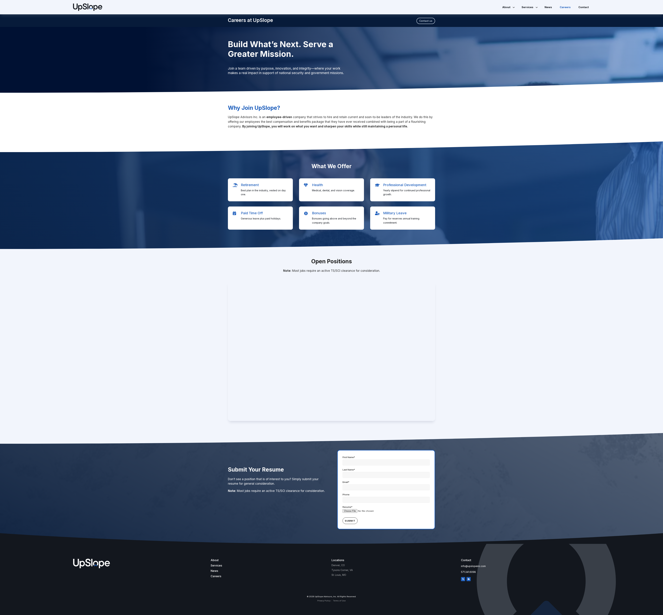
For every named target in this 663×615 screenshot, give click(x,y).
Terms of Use (339, 600)
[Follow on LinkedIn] (469, 579)
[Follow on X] (463, 579)
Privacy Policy (323, 600)
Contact (466, 560)
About (215, 560)
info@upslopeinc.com (473, 566)
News (214, 571)
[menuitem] (508, 7)
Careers (216, 576)
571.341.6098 (468, 571)
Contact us (425, 20)
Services (216, 565)
